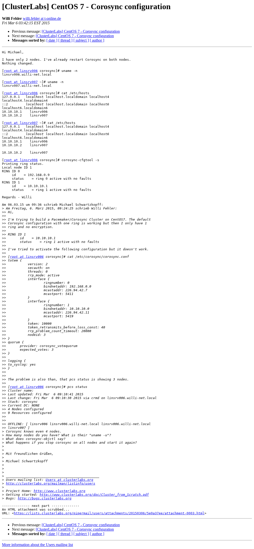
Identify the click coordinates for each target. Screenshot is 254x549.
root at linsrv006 (21, 71)
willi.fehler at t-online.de (42, 18)
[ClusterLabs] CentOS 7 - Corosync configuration (81, 31)
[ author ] (97, 40)
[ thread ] (65, 40)
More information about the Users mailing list (37, 545)
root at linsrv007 (21, 82)
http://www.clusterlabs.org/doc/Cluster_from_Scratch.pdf (94, 494)
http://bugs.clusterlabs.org (44, 498)
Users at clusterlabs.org (69, 480)
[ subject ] (81, 40)
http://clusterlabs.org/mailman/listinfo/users (50, 483)
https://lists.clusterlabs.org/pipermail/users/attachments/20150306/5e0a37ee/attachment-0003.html (109, 513)
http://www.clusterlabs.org (59, 491)
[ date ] (51, 40)
